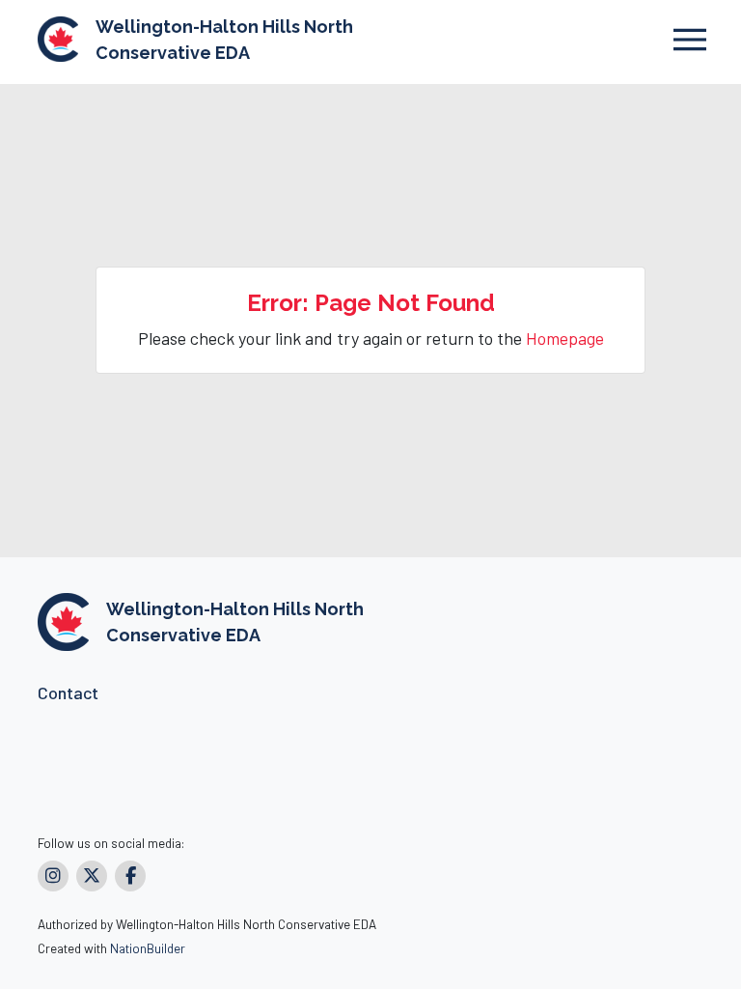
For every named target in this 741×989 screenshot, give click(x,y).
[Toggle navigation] (689, 39)
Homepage (565, 338)
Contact (68, 692)
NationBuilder (147, 948)
